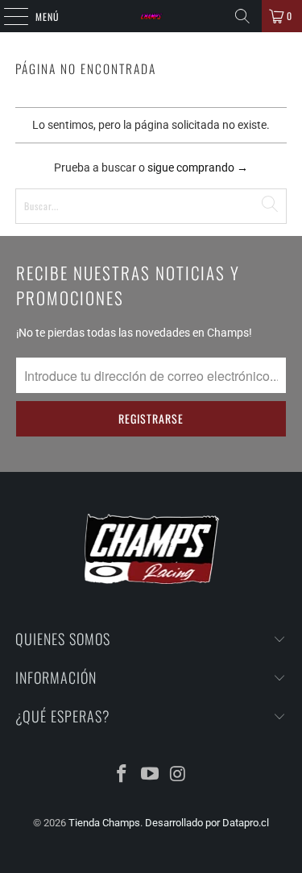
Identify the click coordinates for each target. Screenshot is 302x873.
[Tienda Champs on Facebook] (122, 775)
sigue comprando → (197, 167)
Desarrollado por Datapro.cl (207, 823)
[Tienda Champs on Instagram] (178, 775)
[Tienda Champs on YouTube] (151, 775)
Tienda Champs (104, 823)
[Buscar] (242, 16)
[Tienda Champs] (151, 16)
